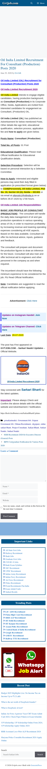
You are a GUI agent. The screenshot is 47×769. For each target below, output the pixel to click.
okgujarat (35, 424)
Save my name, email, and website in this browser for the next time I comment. (24, 507)
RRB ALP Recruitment (16, 617)
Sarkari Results (11, 592)
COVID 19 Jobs (12, 562)
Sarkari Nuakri (13, 431)
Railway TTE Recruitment (17, 638)
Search (4, 750)
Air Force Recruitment (14, 580)
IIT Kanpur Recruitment (16, 623)
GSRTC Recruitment (15, 635)
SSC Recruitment (12, 568)
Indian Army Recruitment (16, 574)
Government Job (24, 420)
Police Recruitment (13, 583)
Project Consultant (19, 427)
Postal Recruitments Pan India (17, 586)
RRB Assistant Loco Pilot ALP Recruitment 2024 (21, 731)
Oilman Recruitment (23, 424)
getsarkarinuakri (10, 420)
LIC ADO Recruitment (15, 611)
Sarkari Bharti (31, 389)
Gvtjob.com (10, 3)
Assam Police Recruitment (17, 626)
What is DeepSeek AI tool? (12, 707)
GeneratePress (36, 765)
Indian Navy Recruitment (16, 577)
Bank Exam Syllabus (13, 565)
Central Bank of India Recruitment (20, 629)
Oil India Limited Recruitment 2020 (23, 382)
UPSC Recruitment (13, 571)
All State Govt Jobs (13, 550)
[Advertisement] (23, 29)
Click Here (32, 301)
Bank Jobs (10, 556)
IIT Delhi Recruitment (15, 620)
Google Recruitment (13, 632)
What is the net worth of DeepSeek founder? (18, 702)
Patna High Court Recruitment (18, 614)
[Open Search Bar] (31, 3)
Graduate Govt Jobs (13, 559)
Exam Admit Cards (13, 589)
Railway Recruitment (14, 553)
